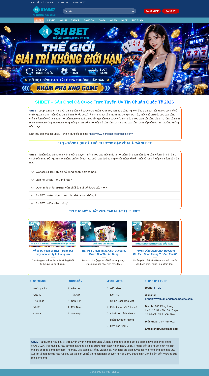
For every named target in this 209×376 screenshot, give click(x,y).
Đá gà (102, 20)
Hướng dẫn (35, 2)
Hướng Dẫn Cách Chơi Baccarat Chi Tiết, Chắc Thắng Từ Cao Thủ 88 (155, 252)
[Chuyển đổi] (32, 172)
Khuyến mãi (63, 2)
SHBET (39, 20)
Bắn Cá (75, 20)
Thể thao (137, 20)
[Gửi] (133, 11)
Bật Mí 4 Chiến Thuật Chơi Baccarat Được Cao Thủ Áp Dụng (104, 252)
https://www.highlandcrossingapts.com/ (111, 133)
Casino (51, 20)
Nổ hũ (63, 20)
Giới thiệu (49, 2)
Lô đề (124, 20)
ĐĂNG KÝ (171, 11)
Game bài (89, 20)
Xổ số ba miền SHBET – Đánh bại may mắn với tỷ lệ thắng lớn (53, 252)
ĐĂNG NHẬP (152, 11)
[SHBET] (44, 11)
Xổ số (113, 20)
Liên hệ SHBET (79, 2)
